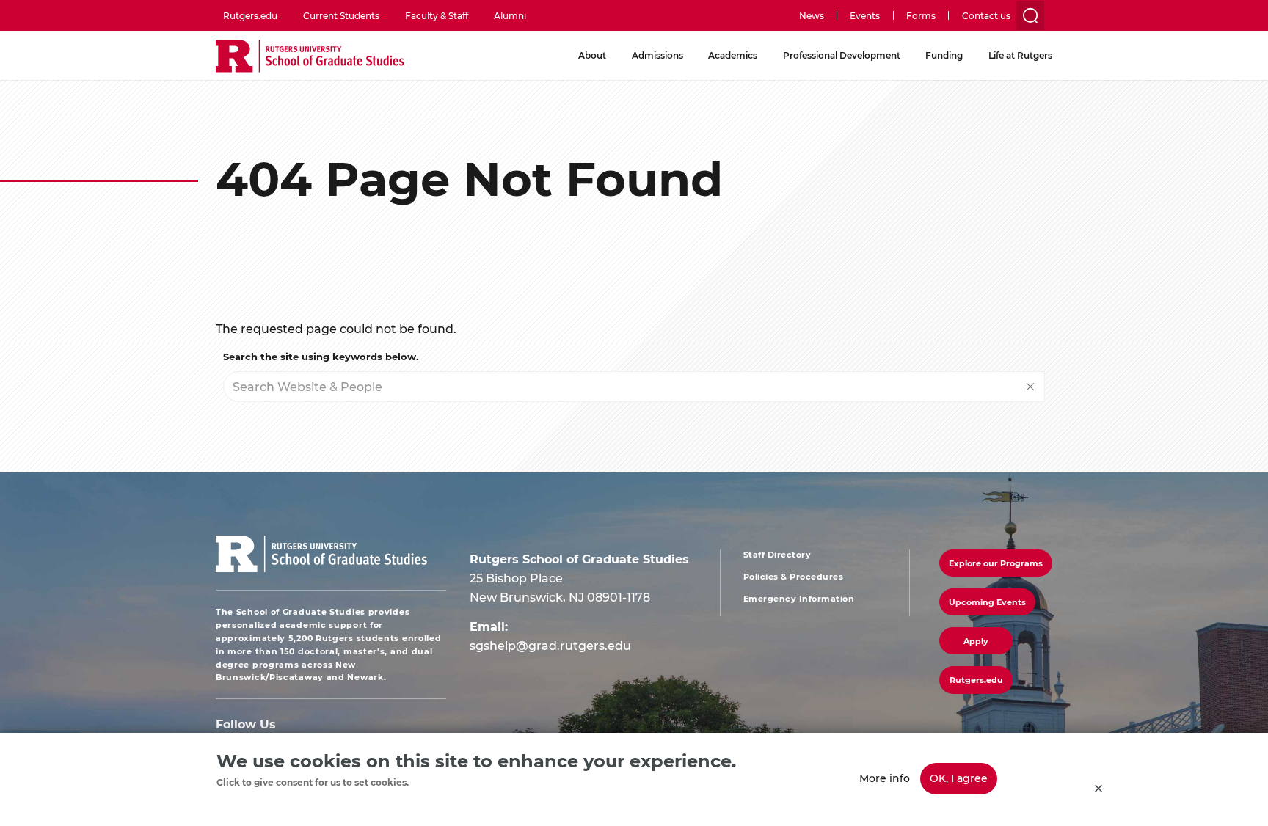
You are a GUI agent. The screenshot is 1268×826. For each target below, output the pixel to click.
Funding (944, 55)
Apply (975, 640)
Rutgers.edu (250, 15)
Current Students (341, 15)
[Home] (310, 57)
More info (884, 778)
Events (865, 15)
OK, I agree (959, 778)
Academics (732, 55)
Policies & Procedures (793, 576)
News (811, 15)
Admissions (657, 55)
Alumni (510, 15)
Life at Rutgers (1020, 55)
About (592, 55)
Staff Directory (777, 554)
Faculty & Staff (436, 15)
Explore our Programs (996, 563)
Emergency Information (799, 598)
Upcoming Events (987, 601)
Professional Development (841, 55)
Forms (921, 15)
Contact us (986, 15)
